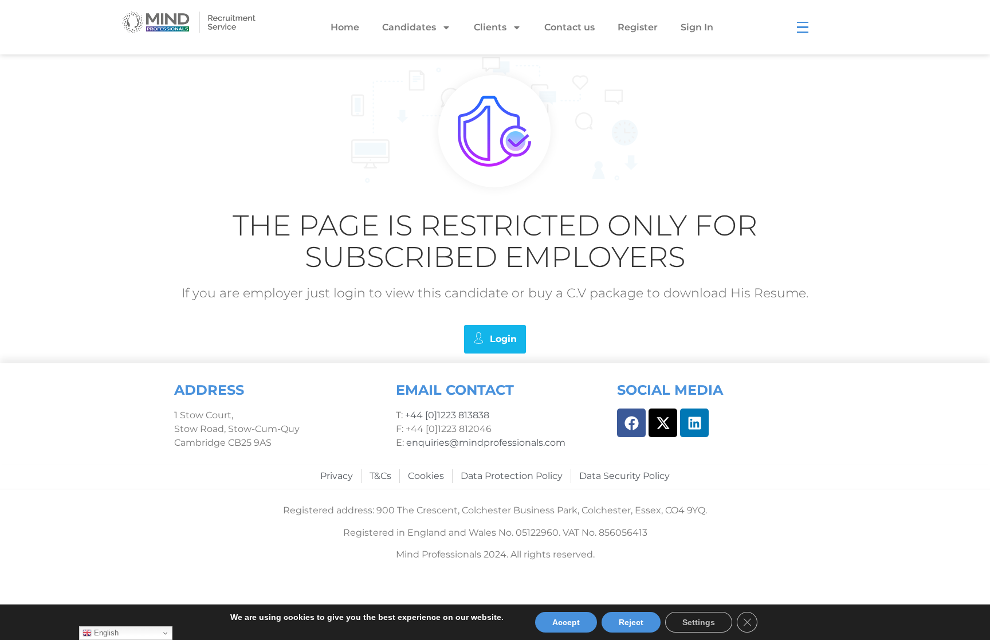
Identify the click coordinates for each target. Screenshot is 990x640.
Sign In (697, 27)
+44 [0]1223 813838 (446, 415)
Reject (631, 622)
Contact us (569, 27)
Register (638, 27)
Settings (698, 622)
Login (503, 338)
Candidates (409, 27)
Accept (566, 622)
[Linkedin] (694, 423)
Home (345, 27)
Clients (490, 27)
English (105, 633)
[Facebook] (631, 423)
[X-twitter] (663, 423)
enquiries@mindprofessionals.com (485, 442)
